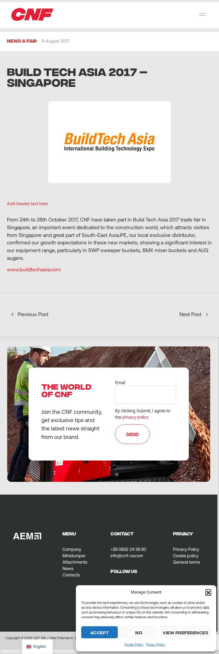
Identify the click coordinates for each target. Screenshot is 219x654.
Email (120, 382)
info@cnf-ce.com (127, 555)
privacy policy (135, 417)
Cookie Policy (133, 645)
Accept (99, 632)
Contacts (71, 574)
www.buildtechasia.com (34, 269)
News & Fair (22, 40)
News (67, 568)
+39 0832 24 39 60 (128, 549)
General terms (186, 562)
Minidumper (73, 555)
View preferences (185, 632)
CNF (31, 12)
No (138, 632)
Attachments (74, 562)
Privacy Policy (155, 645)
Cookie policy (185, 555)
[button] (208, 592)
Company (71, 549)
